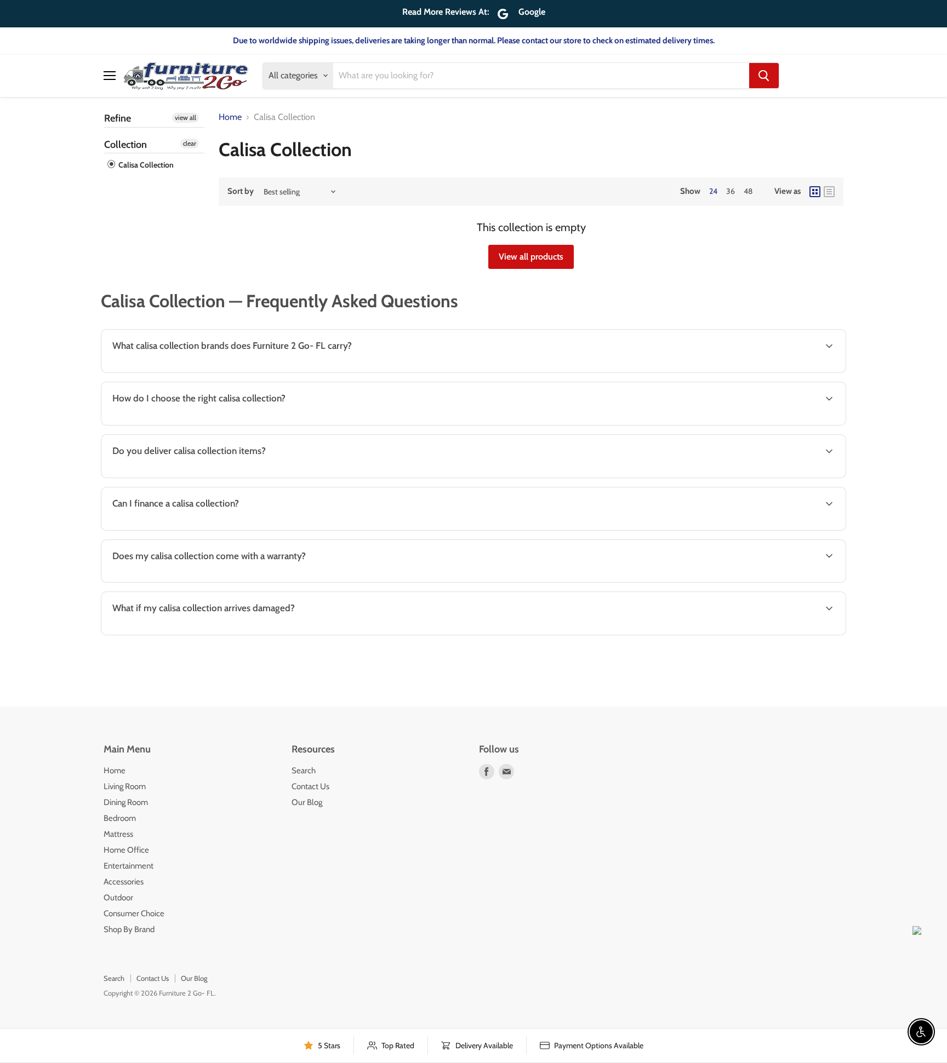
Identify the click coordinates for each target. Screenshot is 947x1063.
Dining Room (126, 802)
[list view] (829, 191)
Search (304, 770)
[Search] (764, 75)
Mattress (118, 834)
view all (185, 117)
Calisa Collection (145, 165)
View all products (531, 256)
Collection (125, 145)
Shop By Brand (129, 929)
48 (748, 191)
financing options (194, 529)
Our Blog (307, 802)
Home (230, 117)
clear (189, 143)
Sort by (240, 191)
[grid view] (814, 191)
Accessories (124, 882)
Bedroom (120, 818)
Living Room (125, 786)
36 (730, 191)
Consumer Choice (134, 913)
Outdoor (118, 898)
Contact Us (310, 786)
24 (713, 191)
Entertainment (128, 866)
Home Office (126, 850)
